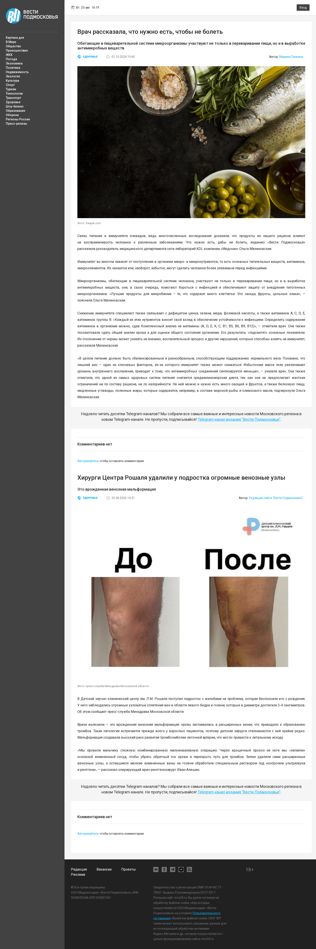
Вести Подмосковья (32, 16)
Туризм (11, 89)
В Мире (11, 42)
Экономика (14, 63)
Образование (15, 110)
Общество (13, 46)
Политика (13, 67)
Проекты (128, 869)
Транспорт (13, 97)
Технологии (14, 93)
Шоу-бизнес (15, 106)
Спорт (10, 85)
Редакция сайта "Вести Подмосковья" (276, 498)
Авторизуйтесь (88, 461)
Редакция (79, 869)
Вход (303, 7)
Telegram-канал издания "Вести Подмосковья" (239, 419)
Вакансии (104, 869)
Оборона (12, 115)
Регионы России (18, 119)
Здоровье (13, 102)
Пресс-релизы (16, 123)
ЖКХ (9, 55)
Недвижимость (17, 72)
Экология (13, 76)
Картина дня (15, 37)
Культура (12, 80)
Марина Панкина (291, 56)
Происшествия (17, 50)
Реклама (78, 874)
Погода (11, 59)
